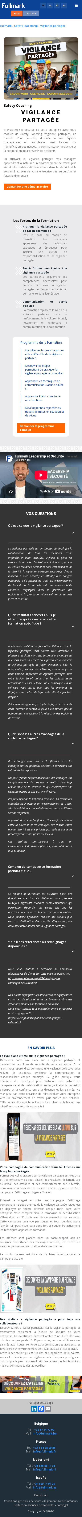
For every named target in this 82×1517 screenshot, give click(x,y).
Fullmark (6, 26)
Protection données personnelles (34, 1505)
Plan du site (41, 1495)
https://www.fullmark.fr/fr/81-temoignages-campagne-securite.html (34, 980)
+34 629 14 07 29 (44, 1483)
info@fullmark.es (44, 1487)
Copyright (62, 1505)
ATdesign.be (46, 1511)
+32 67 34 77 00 (44, 1429)
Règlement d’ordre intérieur (60, 1501)
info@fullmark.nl (44, 1469)
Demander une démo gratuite (27, 186)
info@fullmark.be (44, 1433)
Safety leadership (26, 26)
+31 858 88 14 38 (44, 1465)
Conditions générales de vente (22, 1501)
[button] (76, 5)
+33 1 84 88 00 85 (44, 1447)
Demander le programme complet (37, 428)
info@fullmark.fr (44, 1451)
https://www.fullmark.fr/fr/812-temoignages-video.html (34, 1020)
